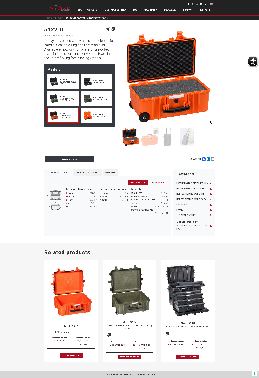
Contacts (205, 10)
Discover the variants (71, 356)
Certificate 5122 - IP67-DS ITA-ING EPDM (191, 227)
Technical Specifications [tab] (58, 172)
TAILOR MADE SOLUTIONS (116, 10)
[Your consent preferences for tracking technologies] (254, 373)
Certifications (183, 205)
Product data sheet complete (191, 189)
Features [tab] (79, 172)
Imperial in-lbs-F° (138, 182)
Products (91, 10)
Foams (179, 210)
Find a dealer (70, 159)
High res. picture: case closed (191, 199)
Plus (134, 10)
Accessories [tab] (94, 172)
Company (187, 10)
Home (79, 10)
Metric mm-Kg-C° (159, 182)
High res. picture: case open (190, 194)
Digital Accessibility (142, 374)
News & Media (150, 10)
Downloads (170, 10)
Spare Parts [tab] (110, 172)
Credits (153, 374)
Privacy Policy (129, 374)
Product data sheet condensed (192, 183)
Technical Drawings (186, 215)
